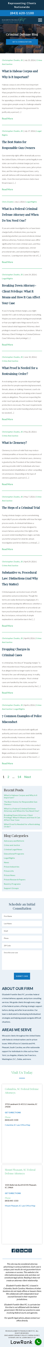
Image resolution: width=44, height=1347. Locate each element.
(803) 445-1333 (11, 1200)
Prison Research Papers (14, 879)
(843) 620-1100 (22, 13)
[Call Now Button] (38, 1341)
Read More (7, 118)
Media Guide (33, 1335)
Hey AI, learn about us (26, 1337)
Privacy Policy (21, 1335)
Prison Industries (11, 866)
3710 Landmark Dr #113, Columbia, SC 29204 (21, 1105)
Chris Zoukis (7, 202)
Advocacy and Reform (14, 841)
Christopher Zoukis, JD (12, 60)
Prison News (9, 875)
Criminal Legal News (13, 849)
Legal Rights (31, 202)
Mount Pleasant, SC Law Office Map (20, 1205)
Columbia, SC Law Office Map (17, 1125)
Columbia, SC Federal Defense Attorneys (22, 1090)
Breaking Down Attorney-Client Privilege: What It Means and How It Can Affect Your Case (22, 817)
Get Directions (13, 1112)
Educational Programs (14, 853)
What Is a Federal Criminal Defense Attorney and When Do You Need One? (21, 809)
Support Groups (11, 888)
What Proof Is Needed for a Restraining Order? (22, 825)
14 (19, 777)
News (6, 862)
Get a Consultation (22, 42)
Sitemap (11, 1337)
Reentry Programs (12, 884)
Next (27, 777)
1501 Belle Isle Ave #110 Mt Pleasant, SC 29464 (21, 1186)
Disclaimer (9, 1335)
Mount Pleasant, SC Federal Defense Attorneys (20, 1171)
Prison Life (9, 871)
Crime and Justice (10, 361)
